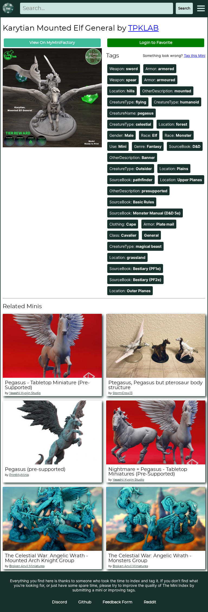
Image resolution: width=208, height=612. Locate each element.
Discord (59, 602)
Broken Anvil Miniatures (26, 566)
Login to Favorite (155, 43)
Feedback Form (117, 602)
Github (84, 602)
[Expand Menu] (201, 8)
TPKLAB (143, 28)
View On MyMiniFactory (52, 43)
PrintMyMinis (19, 474)
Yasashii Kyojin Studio (25, 393)
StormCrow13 (122, 393)
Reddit (150, 602)
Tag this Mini (194, 55)
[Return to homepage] (9, 8)
